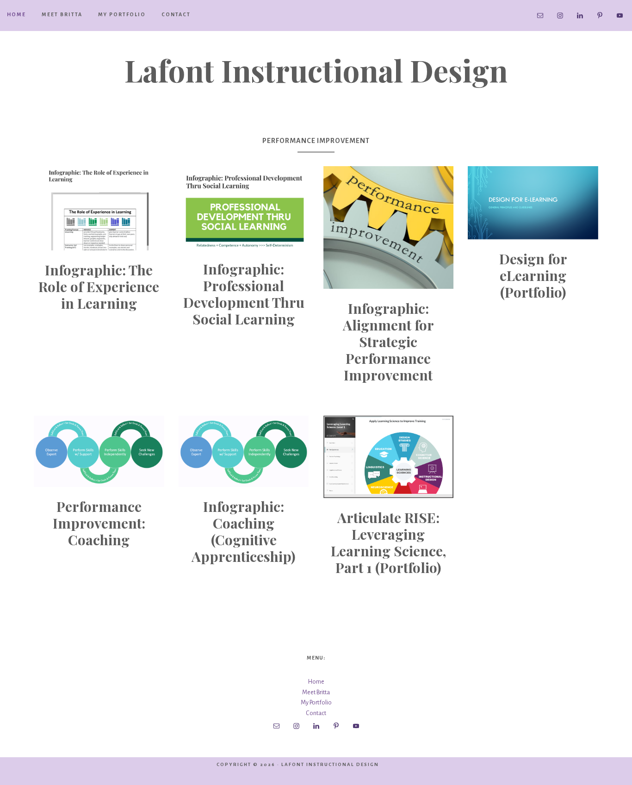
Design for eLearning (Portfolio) (533, 275)
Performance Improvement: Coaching (99, 523)
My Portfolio (316, 702)
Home (316, 682)
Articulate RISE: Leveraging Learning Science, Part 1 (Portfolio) (388, 542)
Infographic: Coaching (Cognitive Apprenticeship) (244, 531)
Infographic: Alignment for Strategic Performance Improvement (388, 341)
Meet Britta (316, 692)
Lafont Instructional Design (316, 70)
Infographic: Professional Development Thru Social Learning (243, 294)
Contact (316, 713)
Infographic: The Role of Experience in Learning (98, 286)
